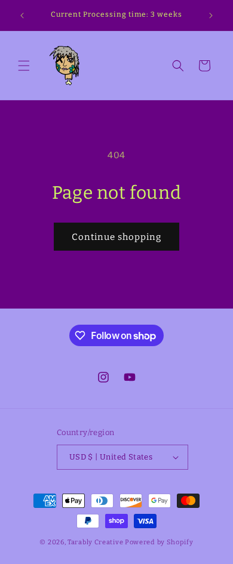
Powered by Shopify (159, 542)
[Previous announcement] (22, 15)
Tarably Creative (95, 542)
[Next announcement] (211, 15)
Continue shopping (116, 237)
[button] (24, 66)
